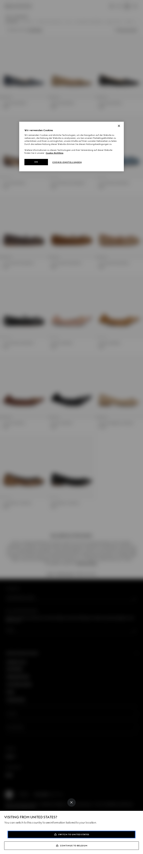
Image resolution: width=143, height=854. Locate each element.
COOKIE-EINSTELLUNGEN (67, 162)
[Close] (71, 802)
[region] (71, 146)
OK (36, 162)
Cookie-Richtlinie (54, 153)
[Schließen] (119, 126)
